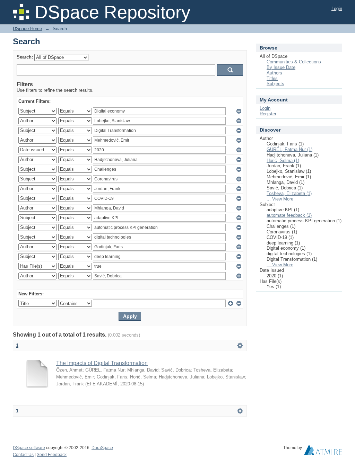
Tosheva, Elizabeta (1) (289, 193)
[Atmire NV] (323, 451)
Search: (25, 57)
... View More (280, 199)
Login (336, 8)
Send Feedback (52, 454)
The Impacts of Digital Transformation (102, 363)
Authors (274, 72)
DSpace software (29, 447)
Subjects (275, 83)
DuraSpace (102, 447)
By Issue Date (281, 67)
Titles (272, 78)
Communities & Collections (294, 61)
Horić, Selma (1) (283, 160)
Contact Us (23, 454)
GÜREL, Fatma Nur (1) (289, 149)
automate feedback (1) (289, 215)
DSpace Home (27, 28)
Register (268, 113)
